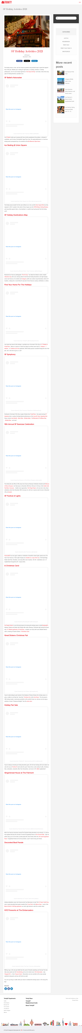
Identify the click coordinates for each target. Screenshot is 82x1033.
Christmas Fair (27, 697)
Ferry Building (19, 972)
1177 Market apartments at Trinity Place (15, 629)
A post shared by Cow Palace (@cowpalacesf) (26, 691)
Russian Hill (6, 1004)
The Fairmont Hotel (40, 834)
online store (29, 701)
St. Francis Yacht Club (44, 902)
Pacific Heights (7, 1010)
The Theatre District (8, 625)
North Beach (6, 1002)
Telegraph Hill (7, 974)
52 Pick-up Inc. (31, 1030)
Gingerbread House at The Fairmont (19, 773)
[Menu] (80, 2)
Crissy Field (30, 904)
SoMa (38, 769)
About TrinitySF (30, 1005)
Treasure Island (18, 974)
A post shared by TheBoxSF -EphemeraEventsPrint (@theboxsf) (26, 761)
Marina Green (39, 904)
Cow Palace (36, 697)
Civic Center (6, 1006)
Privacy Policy (75, 1000)
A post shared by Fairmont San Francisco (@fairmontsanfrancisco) (26, 828)
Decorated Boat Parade (13, 842)
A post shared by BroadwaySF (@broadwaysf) (26, 621)
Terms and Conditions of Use (72, 998)
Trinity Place (29, 998)
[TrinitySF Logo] (7, 2)
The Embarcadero (39, 972)
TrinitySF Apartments (10, 998)
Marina (5, 1012)
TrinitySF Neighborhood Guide (31, 1002)
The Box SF (14, 767)
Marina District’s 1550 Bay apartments (13, 906)
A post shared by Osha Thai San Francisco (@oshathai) (26, 966)
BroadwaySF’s (45, 625)
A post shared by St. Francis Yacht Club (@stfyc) (26, 898)
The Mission (6, 1008)
